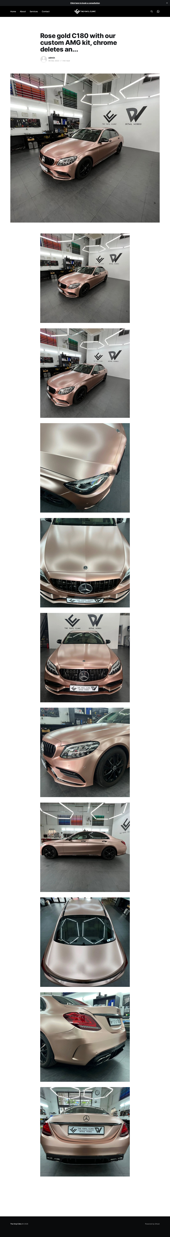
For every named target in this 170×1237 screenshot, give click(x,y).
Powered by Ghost (152, 1224)
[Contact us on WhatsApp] (158, 11)
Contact (46, 11)
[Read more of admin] (43, 59)
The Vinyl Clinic (16, 1224)
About (23, 11)
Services (34, 11)
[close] (167, 3)
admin (51, 58)
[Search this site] (152, 11)
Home (13, 11)
